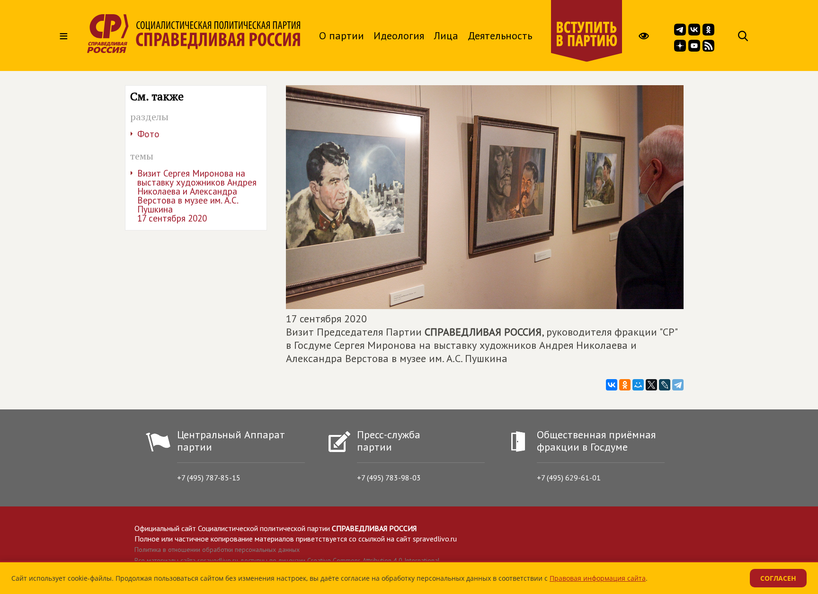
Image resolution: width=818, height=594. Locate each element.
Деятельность (500, 35)
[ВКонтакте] (611, 384)
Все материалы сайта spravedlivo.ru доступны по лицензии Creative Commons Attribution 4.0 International (287, 560)
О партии (341, 35)
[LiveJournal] (664, 384)
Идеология (398, 35)
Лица (446, 35)
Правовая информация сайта (598, 578)
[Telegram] (678, 384)
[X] (651, 384)
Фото (148, 134)
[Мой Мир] (638, 384)
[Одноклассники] (625, 384)
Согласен (778, 578)
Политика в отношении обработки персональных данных (217, 549)
